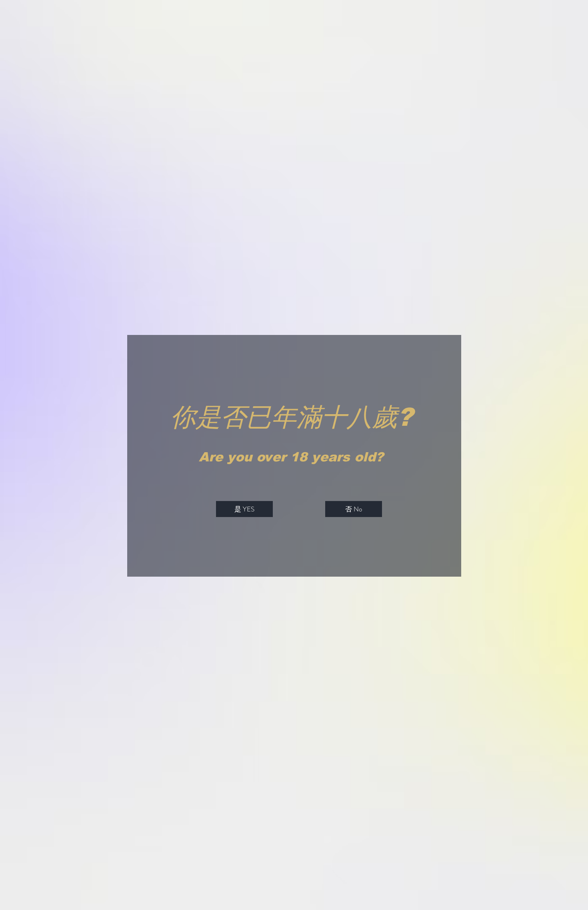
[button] (244, 509)
